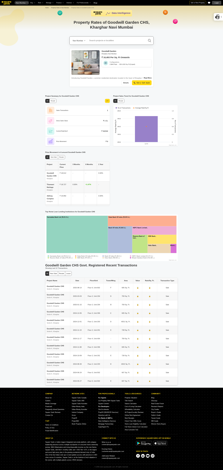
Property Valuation (131, 398)
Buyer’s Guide (156, 412)
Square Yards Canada (79, 398)
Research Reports (157, 406)
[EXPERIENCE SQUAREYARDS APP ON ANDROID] (144, 445)
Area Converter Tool (131, 430)
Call (143, 83)
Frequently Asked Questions (54, 409)
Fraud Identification (51, 431)
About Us (48, 398)
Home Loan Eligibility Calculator (135, 424)
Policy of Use (49, 428)
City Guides (155, 409)
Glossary (154, 401)
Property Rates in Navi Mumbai (60, 7)
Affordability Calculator (132, 409)
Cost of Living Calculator (133, 406)
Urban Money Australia (79, 409)
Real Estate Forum (157, 403)
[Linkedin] (143, 456)
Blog (152, 398)
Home (47, 7)
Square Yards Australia (79, 403)
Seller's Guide (156, 415)
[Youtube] (148, 456)
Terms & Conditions (52, 425)
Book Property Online (79, 424)
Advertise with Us (104, 415)
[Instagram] (152, 456)
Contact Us (49, 415)
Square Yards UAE (78, 401)
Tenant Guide (155, 418)
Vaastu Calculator (131, 403)
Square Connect (103, 403)
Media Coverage (50, 403)
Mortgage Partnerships (105, 424)
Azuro (74, 415)
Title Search (129, 401)
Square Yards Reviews (53, 412)
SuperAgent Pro (103, 427)
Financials (48, 406)
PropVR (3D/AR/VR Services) (108, 412)
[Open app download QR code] (218, 17)
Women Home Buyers (158, 424)
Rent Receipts (129, 418)
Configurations (114, 62)
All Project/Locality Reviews (134, 412)
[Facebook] (138, 456)
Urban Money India (78, 406)
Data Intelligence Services (107, 421)
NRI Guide (154, 421)
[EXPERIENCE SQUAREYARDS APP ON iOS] (160, 445)
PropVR (74, 418)
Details (126, 83)
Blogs (95, 3)
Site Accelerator (103, 409)
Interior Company (77, 412)
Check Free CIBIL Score (133, 421)
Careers (48, 401)
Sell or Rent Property (198, 3)
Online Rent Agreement (132, 415)
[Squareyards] (6, 3)
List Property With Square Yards (109, 401)
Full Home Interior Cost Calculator (136, 427)
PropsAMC (75, 421)
